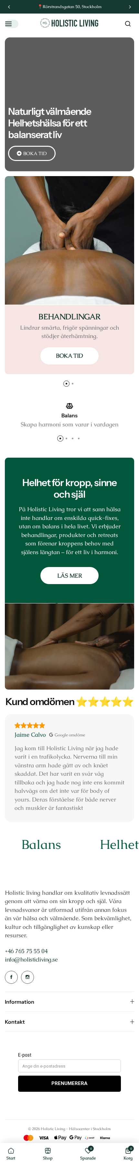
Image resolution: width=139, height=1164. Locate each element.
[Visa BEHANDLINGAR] (69, 240)
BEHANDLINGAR (69, 317)
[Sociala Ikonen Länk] (11, 977)
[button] (9, 7)
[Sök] (127, 23)
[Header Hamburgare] (11, 24)
